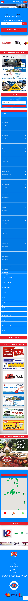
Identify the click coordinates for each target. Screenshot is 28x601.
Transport (5, 322)
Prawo (4, 302)
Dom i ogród (5, 272)
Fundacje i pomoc (6, 274)
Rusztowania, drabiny (5, 220)
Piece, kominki (4, 210)
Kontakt (14, 572)
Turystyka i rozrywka (7, 325)
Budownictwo (6, 116)
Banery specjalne (14, 566)
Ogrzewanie (4, 200)
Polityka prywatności (14, 570)
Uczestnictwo (14, 564)
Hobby (4, 279)
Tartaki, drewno (4, 230)
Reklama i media (6, 307)
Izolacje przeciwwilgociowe (6, 174)
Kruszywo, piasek (5, 181)
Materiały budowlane (5, 187)
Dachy (3, 148)
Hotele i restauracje (7, 282)
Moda (4, 292)
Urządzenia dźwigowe (6, 236)
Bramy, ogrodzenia (5, 128)
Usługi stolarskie (5, 259)
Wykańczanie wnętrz (5, 269)
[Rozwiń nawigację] (2, 2)
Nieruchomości (6, 300)
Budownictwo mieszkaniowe (7, 145)
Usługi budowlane (5, 243)
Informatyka (5, 284)
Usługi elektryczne (5, 249)
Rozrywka (5, 312)
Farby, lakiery (4, 158)
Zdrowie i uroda (6, 332)
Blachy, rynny (4, 125)
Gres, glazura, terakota (6, 161)
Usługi (4, 330)
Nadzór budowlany (5, 194)
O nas (14, 563)
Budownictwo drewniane (6, 135)
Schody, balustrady (5, 223)
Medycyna (5, 289)
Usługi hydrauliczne (5, 256)
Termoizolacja (4, 233)
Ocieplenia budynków (5, 197)
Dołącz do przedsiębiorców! (14, 20)
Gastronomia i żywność (8, 277)
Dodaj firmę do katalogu (13, 30)
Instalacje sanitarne (5, 171)
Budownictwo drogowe (6, 138)
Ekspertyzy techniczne (6, 151)
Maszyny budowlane (5, 184)
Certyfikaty (14, 567)
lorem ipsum (5, 512)
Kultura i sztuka (6, 287)
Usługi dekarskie (5, 246)
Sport (4, 320)
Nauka (4, 297)
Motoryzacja (6, 295)
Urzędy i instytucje (7, 327)
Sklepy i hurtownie (7, 315)
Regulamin (14, 569)
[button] (7, 493)
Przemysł (5, 305)
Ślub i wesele (6, 317)
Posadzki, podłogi (5, 213)
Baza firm (14, 561)
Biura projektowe (5, 122)
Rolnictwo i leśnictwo (7, 310)
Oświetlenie (4, 207)
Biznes (4, 113)
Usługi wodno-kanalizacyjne (7, 266)
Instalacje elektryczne (6, 164)
